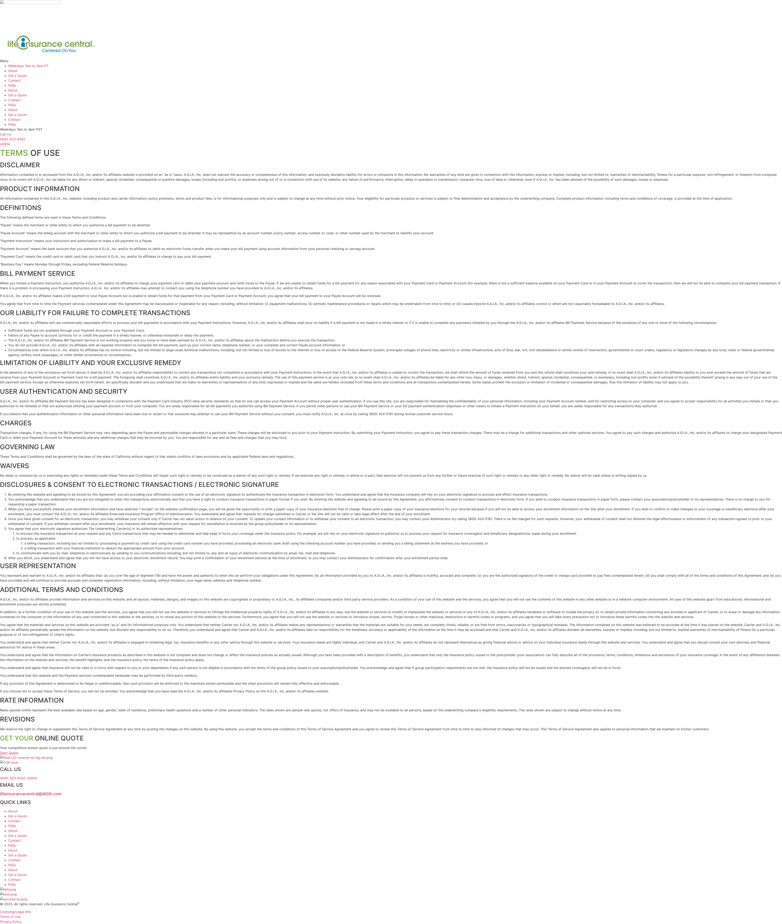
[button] (391, 60)
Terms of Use (10, 917)
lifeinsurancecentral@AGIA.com (31, 793)
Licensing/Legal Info (15, 912)
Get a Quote (17, 76)
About (13, 71)
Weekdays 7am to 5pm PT (28, 66)
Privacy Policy (11, 922)
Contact (14, 80)
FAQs (12, 85)
